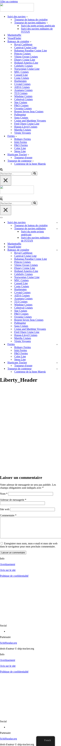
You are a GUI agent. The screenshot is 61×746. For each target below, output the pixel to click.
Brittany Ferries (22, 139)
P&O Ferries (21, 145)
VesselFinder (14, 38)
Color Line (20, 148)
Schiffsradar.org (8, 642)
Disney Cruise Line (24, 59)
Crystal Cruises (22, 84)
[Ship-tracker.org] (17, 10)
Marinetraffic (14, 35)
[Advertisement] (30, 439)
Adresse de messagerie (13, 499)
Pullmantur (20, 114)
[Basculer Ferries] (57, 344)
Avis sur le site (8, 570)
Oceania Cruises (23, 108)
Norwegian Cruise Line (26, 68)
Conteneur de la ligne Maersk (30, 163)
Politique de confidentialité (14, 575)
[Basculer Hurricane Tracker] (57, 362)
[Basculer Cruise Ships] (57, 249)
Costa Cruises (21, 78)
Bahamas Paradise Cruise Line (30, 50)
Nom (3, 493)
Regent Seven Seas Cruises (28, 111)
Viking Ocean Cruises (26, 56)
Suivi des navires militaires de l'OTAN (37, 30)
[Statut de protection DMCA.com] (30, 619)
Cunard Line (21, 74)
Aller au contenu (9, 1)
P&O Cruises (21, 105)
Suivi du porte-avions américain (38, 25)
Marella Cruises (22, 129)
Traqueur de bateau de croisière (31, 19)
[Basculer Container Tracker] (57, 368)
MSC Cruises (21, 71)
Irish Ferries (20, 142)
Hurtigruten (20, 81)
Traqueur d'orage (23, 157)
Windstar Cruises (23, 96)
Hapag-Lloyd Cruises (25, 126)
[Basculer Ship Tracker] (57, 222)
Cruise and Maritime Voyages (30, 120)
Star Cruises (20, 102)
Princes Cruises (22, 53)
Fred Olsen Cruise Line (26, 123)
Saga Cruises (21, 117)
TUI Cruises (20, 93)
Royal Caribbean (23, 44)
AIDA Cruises (22, 87)
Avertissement (7, 564)
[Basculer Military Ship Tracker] (57, 228)
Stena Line (20, 151)
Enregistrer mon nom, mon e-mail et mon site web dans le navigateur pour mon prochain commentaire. (28, 545)
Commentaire (8, 515)
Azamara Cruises (23, 90)
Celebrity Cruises (23, 65)
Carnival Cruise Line (25, 47)
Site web (4, 509)
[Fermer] (5, 181)
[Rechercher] (1, 169)
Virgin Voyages (22, 132)
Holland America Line (26, 62)
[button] (27, 16)
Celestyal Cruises (23, 99)
